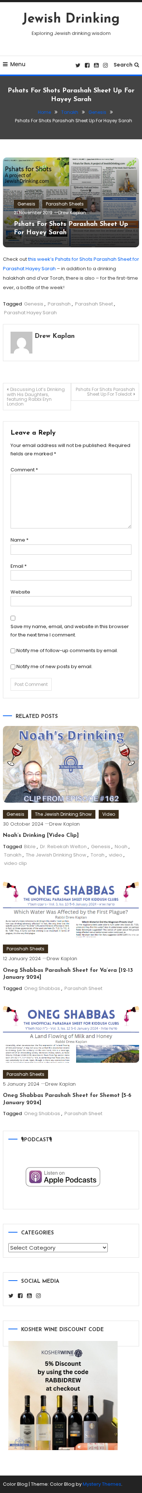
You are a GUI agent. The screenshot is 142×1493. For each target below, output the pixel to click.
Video (108, 814)
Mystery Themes (102, 1484)
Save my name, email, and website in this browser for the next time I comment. (70, 630)
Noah (121, 846)
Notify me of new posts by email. (54, 666)
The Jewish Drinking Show (63, 814)
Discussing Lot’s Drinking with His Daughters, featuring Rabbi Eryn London (36, 396)
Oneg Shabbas (42, 988)
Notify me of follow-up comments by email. (67, 650)
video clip (15, 863)
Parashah (59, 303)
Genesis (26, 204)
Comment (24, 469)
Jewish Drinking (71, 19)
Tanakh (12, 854)
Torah (97, 854)
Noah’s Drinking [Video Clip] (41, 835)
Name (19, 539)
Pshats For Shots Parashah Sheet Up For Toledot (105, 391)
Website (20, 591)
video (115, 854)
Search (123, 64)
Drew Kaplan (72, 212)
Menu (17, 64)
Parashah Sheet (94, 303)
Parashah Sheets (65, 204)
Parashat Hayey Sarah (30, 312)
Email (19, 566)
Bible (30, 846)
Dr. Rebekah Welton (63, 846)
